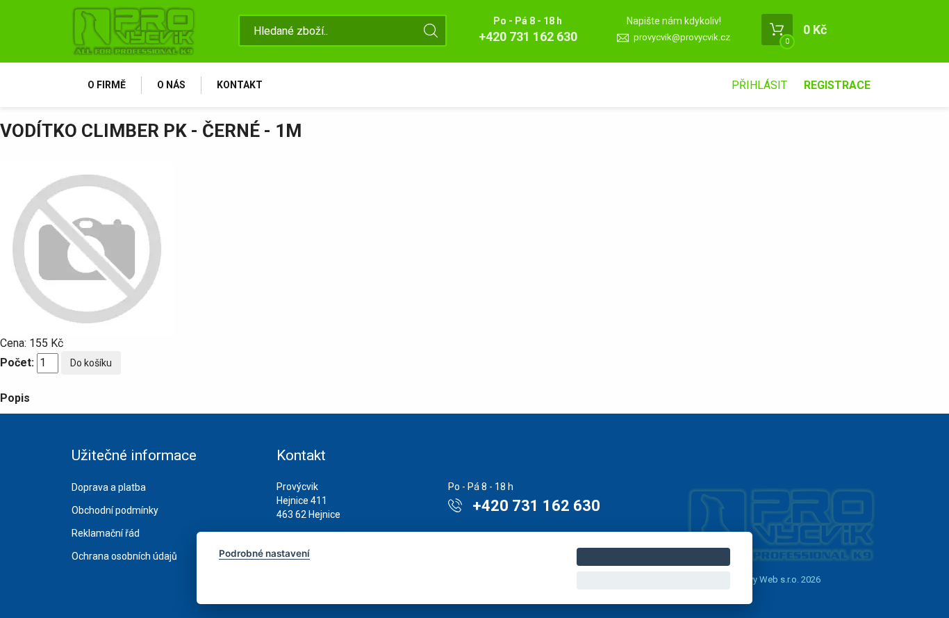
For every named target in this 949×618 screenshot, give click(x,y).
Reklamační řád (106, 533)
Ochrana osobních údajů (124, 556)
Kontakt (240, 84)
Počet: (17, 362)
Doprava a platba (109, 487)
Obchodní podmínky (115, 510)
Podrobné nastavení (264, 553)
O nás (171, 84)
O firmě (107, 84)
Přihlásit (759, 85)
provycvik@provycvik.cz (682, 37)
